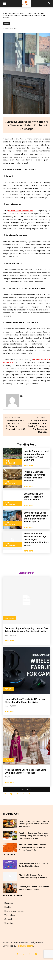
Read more (28, 465)
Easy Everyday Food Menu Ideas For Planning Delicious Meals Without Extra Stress (34, 824)
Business (13, 14)
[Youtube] (35, 954)
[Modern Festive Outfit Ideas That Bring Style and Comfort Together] (26, 741)
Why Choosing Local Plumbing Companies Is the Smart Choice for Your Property (36, 517)
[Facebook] (5, 793)
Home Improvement (11, 462)
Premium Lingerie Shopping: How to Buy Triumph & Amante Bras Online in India (26, 630)
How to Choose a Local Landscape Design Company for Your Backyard (36, 455)
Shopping (9, 618)
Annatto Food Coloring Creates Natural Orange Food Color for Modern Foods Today (32, 847)
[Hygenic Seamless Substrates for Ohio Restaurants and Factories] (12, 478)
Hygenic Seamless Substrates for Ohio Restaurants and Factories (34, 476)
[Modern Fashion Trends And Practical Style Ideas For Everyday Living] (26, 670)
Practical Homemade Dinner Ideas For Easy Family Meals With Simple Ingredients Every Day (33, 835)
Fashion (8, 689)
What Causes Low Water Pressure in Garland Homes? (33, 496)
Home (5, 14)
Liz (21, 396)
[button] (4, 3)
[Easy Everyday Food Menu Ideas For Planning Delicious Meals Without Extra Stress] (10, 823)
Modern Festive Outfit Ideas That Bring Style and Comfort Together (25, 771)
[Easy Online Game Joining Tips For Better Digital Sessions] (10, 864)
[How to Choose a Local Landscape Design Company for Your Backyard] (12, 457)
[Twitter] (29, 793)
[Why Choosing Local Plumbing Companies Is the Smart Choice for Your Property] (12, 519)
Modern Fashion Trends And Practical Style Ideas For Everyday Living (25, 700)
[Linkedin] (17, 793)
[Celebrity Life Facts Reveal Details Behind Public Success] (10, 887)
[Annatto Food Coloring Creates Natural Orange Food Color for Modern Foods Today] (10, 847)
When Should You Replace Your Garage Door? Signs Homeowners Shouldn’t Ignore (36, 539)
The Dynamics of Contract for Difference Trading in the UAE (15, 424)
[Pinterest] (23, 793)
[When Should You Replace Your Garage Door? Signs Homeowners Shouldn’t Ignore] (12, 540)
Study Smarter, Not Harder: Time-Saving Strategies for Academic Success (38, 426)
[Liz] (12, 400)
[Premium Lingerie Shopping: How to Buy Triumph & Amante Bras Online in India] (26, 600)
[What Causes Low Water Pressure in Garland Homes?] (12, 499)
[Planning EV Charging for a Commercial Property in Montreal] (10, 876)
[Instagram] (11, 793)
